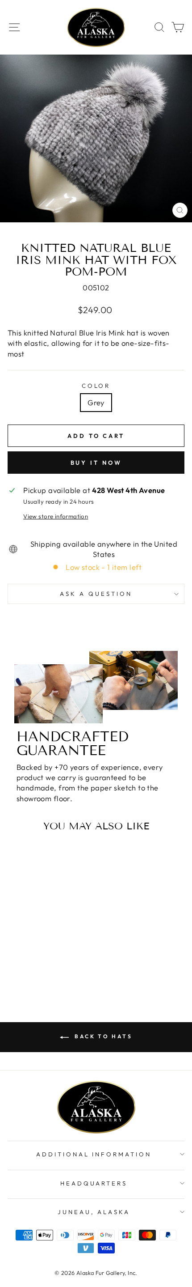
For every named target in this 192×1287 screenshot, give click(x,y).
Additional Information (93, 1154)
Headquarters (94, 1183)
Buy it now (96, 462)
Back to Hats (102, 1036)
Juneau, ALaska (94, 1211)
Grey (96, 402)
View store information (55, 516)
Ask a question (96, 593)
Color (96, 385)
